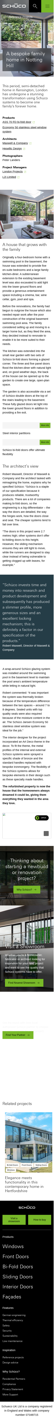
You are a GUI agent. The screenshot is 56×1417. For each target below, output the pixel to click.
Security (7, 1330)
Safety (6, 1325)
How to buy (39, 1219)
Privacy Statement (12, 1389)
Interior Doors (17, 1287)
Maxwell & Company (15, 143)
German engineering (14, 1315)
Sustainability (10, 1335)
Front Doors (15, 1256)
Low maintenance (12, 1341)
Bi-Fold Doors (17, 1267)
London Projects (12, 171)
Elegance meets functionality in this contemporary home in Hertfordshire (24, 1184)
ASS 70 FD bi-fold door (16, 122)
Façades (11, 1297)
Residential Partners (13, 1379)
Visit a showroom (14, 1220)
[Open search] (35, 6)
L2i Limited (9, 177)
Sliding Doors (17, 1277)
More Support (10, 1394)
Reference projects (13, 1357)
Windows (13, 1246)
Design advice (10, 1362)
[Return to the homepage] (14, 6)
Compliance (9, 1384)
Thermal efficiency (12, 1320)
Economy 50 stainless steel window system (24, 129)
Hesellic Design (12, 148)
